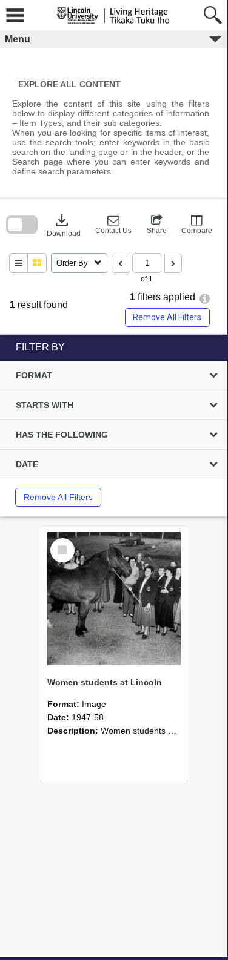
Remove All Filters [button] (167, 317)
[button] (113, 224)
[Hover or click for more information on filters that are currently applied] (205, 298)
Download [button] (64, 224)
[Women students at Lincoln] (114, 598)
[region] (113, 425)
